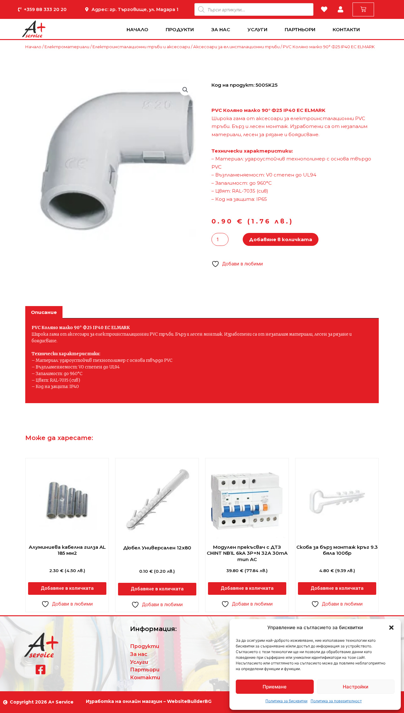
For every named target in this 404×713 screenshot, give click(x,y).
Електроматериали (67, 46)
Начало (137, 29)
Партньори (300, 29)
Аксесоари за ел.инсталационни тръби (236, 46)
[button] (391, 627)
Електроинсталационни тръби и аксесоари (141, 46)
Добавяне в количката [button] (67, 588)
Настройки (355, 687)
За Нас (220, 29)
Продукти (180, 29)
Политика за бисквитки (286, 701)
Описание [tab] (44, 312)
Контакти (346, 29)
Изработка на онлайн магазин (124, 701)
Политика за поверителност (336, 701)
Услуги (257, 29)
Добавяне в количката (280, 239)
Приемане (275, 687)
